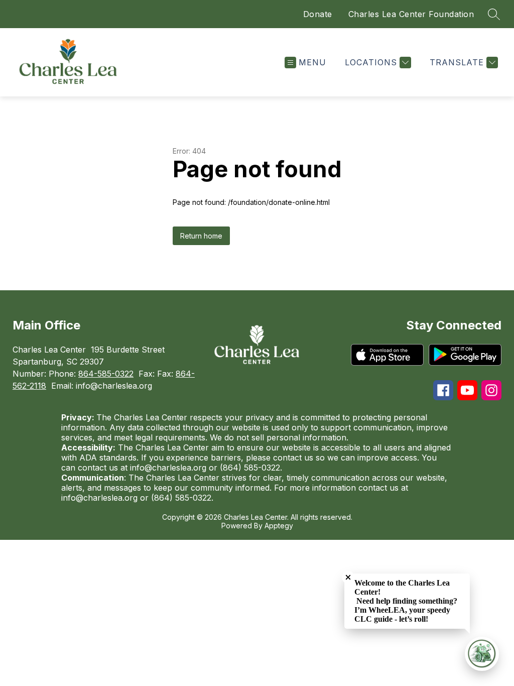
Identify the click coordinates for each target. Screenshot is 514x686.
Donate (317, 14)
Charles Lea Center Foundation (411, 14)
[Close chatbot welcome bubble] (348, 577)
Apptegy (279, 525)
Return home (201, 236)
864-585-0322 (106, 374)
